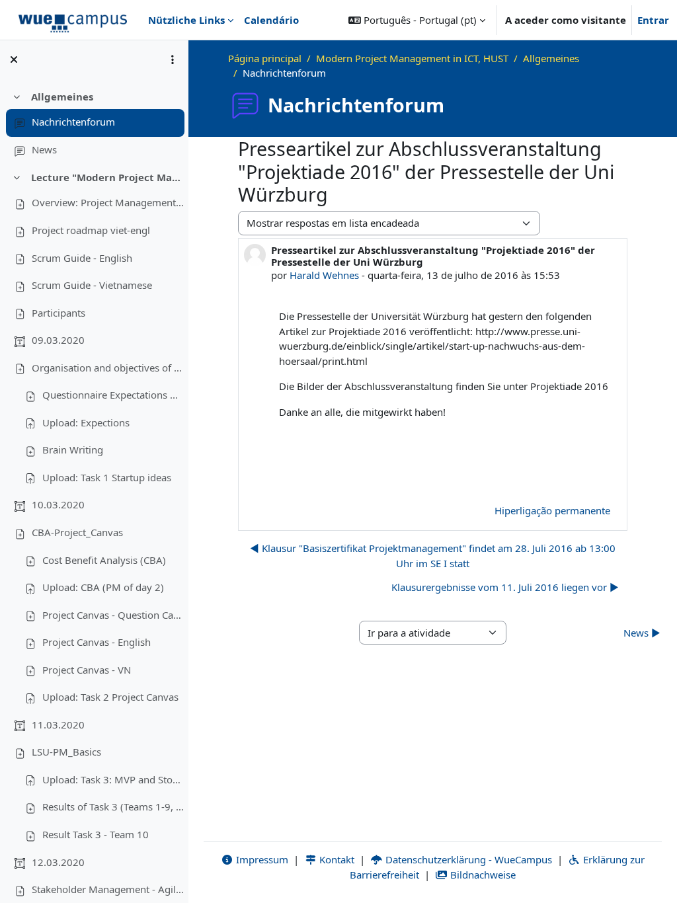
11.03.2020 (58, 724)
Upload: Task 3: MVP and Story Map (113, 779)
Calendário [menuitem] (271, 19)
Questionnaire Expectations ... (110, 394)
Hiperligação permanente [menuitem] (552, 510)
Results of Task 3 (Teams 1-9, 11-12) (113, 806)
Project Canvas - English (96, 641)
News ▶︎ (641, 632)
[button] (417, 20)
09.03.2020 (58, 339)
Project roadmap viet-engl (91, 230)
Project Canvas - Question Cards (113, 614)
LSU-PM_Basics (66, 751)
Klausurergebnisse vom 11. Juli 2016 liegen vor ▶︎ (505, 587)
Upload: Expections (86, 422)
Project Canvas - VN (86, 669)
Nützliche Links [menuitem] (186, 19)
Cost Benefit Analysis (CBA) (104, 560)
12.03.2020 (58, 862)
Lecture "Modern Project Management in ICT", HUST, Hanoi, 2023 (107, 177)
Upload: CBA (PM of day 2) (103, 587)
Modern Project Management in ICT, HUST (412, 58)
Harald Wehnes (324, 275)
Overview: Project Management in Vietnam (108, 202)
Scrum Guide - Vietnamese (92, 285)
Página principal (264, 58)
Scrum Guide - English (82, 257)
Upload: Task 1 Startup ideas (106, 477)
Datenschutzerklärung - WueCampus (467, 859)
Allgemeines (62, 96)
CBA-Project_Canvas (77, 532)
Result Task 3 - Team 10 (95, 834)
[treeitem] (94, 123)
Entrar (653, 19)
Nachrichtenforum (73, 121)
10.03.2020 (58, 504)
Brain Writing (72, 449)
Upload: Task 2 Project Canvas (110, 696)
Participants (58, 312)
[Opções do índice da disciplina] (172, 59)
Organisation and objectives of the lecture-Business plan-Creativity (108, 367)
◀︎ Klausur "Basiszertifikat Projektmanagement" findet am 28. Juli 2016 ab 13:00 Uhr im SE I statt (433, 555)
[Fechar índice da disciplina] (13, 59)
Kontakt (335, 859)
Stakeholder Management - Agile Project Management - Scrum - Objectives (108, 889)
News (44, 149)
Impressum (260, 859)
